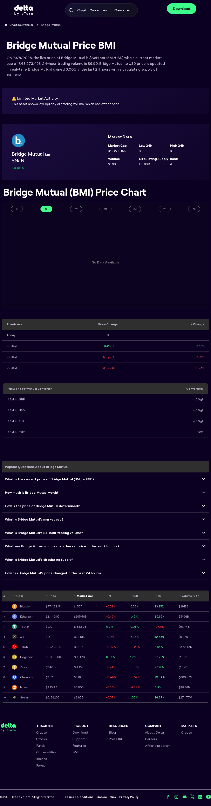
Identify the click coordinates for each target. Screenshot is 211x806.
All (194, 209)
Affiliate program (157, 745)
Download (181, 8)
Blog (112, 732)
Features (79, 745)
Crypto (41, 732)
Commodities (46, 752)
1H (17, 209)
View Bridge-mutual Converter (30, 389)
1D (46, 209)
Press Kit (115, 739)
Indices (41, 759)
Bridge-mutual (51, 25)
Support (79, 739)
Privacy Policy (128, 797)
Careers (151, 739)
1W (76, 209)
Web (76, 752)
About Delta (154, 732)
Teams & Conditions (79, 797)
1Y (164, 209)
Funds (40, 745)
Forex (40, 765)
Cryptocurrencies (21, 25)
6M (135, 209)
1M (105, 209)
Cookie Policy (106, 797)
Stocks (41, 739)
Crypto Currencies (92, 10)
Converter (122, 10)
